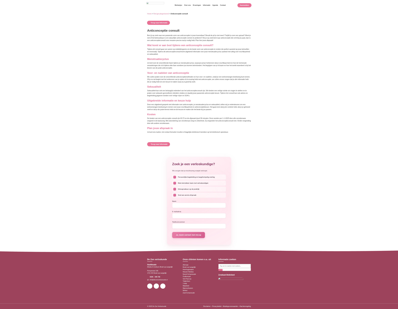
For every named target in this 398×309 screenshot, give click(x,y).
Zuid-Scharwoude (189, 293)
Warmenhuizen (188, 288)
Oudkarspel (187, 276)
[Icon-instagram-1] (156, 286)
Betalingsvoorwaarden (230, 306)
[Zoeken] (220, 270)
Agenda (215, 5)
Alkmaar (185, 265)
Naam (174, 201)
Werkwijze (178, 5)
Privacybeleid (216, 306)
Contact (223, 5)
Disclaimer (207, 306)
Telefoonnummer (178, 222)
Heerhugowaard (188, 269)
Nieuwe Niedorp (188, 272)
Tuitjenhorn (186, 281)
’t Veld (185, 283)
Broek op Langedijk (189, 267)
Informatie (206, 5)
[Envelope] (162, 286)
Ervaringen (197, 5)
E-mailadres (176, 211)
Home (149, 14)
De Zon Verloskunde (159, 306)
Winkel (185, 290)
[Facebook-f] (149, 286)
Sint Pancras (187, 279)
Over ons (187, 5)
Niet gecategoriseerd (161, 14)
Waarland (186, 286)
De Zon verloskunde (157, 259)
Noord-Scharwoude (189, 274)
